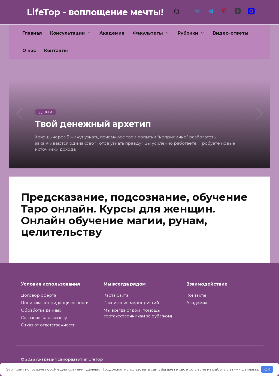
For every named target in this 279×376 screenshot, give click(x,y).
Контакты (56, 50)
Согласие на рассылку (44, 317)
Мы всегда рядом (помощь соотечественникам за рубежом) (138, 313)
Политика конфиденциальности (55, 302)
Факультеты (148, 33)
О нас (29, 50)
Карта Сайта (116, 295)
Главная (32, 33)
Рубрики (188, 33)
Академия (112, 33)
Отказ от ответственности (48, 325)
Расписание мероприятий (131, 302)
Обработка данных (41, 310)
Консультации (67, 33)
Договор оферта (38, 295)
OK (267, 369)
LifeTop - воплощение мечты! (95, 12)
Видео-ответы (230, 33)
